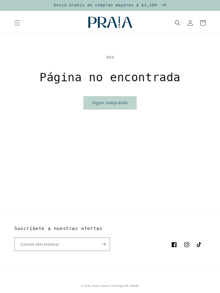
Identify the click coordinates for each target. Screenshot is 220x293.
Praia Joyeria (101, 286)
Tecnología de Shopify (124, 286)
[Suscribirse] (103, 244)
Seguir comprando (110, 102)
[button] (17, 23)
